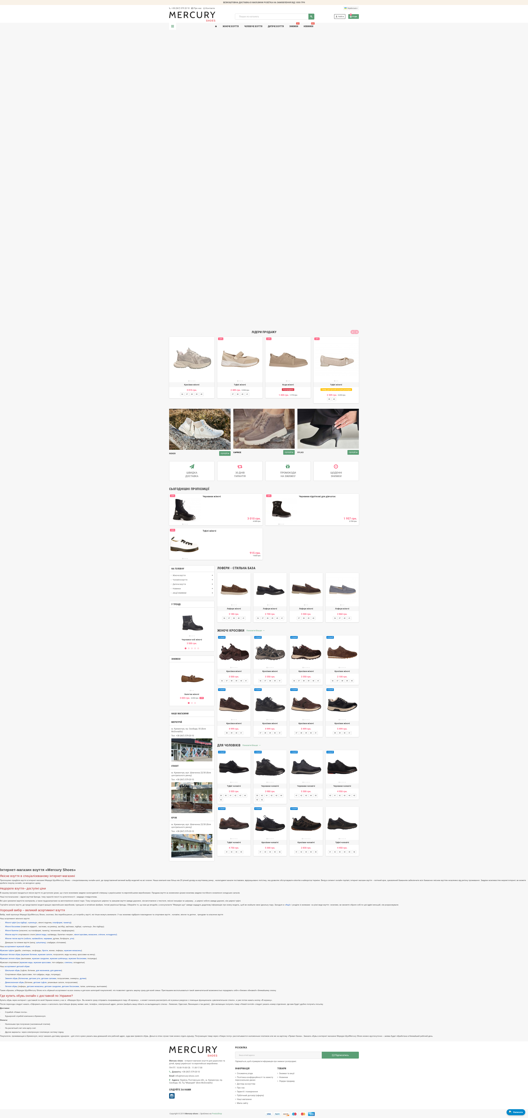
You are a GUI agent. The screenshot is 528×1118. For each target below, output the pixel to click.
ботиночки (23, 978)
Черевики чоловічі (270, 786)
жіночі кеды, (41, 934)
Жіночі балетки (12, 930)
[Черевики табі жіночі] (192, 623)
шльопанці (41, 942)
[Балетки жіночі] (192, 678)
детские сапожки (48, 978)
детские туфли (40, 982)
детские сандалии (53, 986)
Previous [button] (352, 332)
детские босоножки (70, 986)
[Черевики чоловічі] (270, 767)
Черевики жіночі (212, 496)
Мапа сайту (242, 1103)
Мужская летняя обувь (10, 958)
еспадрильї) (111, 934)
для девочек (55, 970)
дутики (83, 978)
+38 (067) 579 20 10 (180, 8)
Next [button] (357, 332)
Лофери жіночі (234, 609)
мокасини (92, 934)
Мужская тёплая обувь (10, 954)
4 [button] (195, 648)
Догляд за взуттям (246, 1084)
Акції (288, 905)
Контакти (210, 8)
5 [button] (198, 648)
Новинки (283, 1077)
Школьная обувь (12, 970)
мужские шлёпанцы (59, 958)
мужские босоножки (77, 958)
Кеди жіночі (288, 385)
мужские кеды (26, 962)
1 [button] (185, 648)
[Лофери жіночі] (234, 589)
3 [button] (192, 648)
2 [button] (189, 648)
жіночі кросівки (80, 934)
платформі (57, 922)
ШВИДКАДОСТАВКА (191, 474)
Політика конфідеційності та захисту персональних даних (254, 1078)
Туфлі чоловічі (234, 786)
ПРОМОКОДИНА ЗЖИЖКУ (288, 474)
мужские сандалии (40, 958)
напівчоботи (37, 938)
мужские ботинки (29, 954)
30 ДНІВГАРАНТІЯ (240, 474)
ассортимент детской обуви (17, 966)
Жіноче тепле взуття (14, 938)
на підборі (22, 922)
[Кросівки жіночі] (192, 359)
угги (71, 938)
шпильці (32, 922)
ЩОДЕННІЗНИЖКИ (336, 474)
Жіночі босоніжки (12, 926)
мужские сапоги (45, 954)
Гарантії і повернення (247, 1091)
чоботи (28, 938)
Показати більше (255, 630)
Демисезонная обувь (14, 982)
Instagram (172, 1096)
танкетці (67, 922)
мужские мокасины (72, 950)
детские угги (34, 978)
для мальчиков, (43, 970)
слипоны (68, 962)
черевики (48, 938)
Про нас (197, 8)
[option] (192, 370)
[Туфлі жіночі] (240, 359)
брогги (45, 950)
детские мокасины (35, 986)
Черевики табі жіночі (192, 640)
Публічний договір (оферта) (250, 1095)
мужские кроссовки (42, 962)
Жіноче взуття (11, 934)
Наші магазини (244, 1099)
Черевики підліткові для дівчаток (317, 496)
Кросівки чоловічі (270, 842)
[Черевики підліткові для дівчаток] (281, 509)
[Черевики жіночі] (185, 509)
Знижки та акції (286, 1073)
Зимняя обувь (11, 978)
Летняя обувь (11, 986)
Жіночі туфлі (10, 922)
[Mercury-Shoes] (192, 16)
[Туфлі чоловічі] (234, 767)
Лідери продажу (287, 1081)
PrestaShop (217, 1113)
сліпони (101, 934)
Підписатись (341, 1055)
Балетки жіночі (192, 694)
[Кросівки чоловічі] (270, 823)
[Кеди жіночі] (288, 359)
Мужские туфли (7, 950)
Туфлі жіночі (240, 385)
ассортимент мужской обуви (17, 946)
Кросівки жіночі (191, 385)
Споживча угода (245, 1073)
